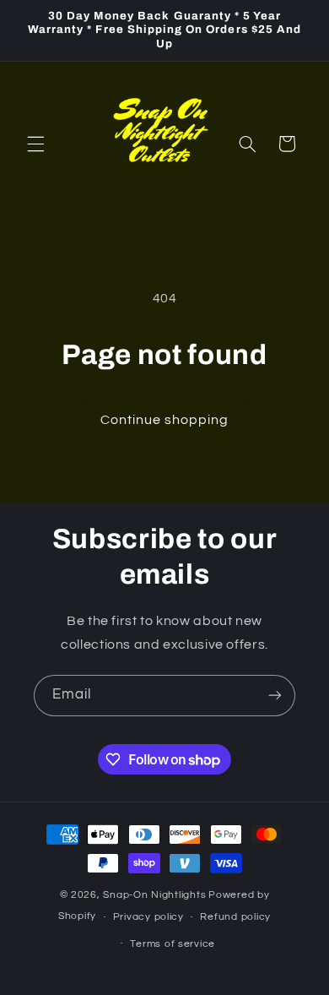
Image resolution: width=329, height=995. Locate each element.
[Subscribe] (275, 695)
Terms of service (172, 944)
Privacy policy (148, 917)
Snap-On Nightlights (154, 895)
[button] (35, 143)
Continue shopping (164, 420)
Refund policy (235, 917)
